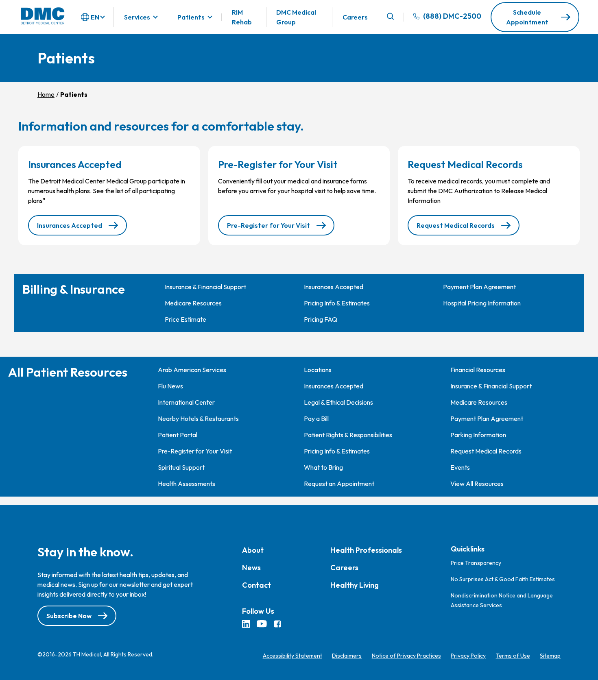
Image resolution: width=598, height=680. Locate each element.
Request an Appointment (339, 483)
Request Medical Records (456, 225)
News (251, 567)
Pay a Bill (316, 418)
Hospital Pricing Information (482, 303)
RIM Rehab (242, 17)
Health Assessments (186, 483)
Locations (318, 370)
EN (95, 17)
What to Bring (323, 467)
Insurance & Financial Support (205, 287)
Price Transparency (476, 563)
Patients (191, 17)
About (253, 550)
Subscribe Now (69, 616)
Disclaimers (347, 655)
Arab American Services (192, 370)
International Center (186, 402)
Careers (355, 17)
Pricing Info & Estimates (337, 303)
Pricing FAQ (320, 319)
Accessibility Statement (292, 655)
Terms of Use (513, 655)
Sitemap (550, 655)
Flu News (170, 386)
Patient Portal (177, 435)
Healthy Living (354, 585)
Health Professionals (366, 550)
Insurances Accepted (69, 225)
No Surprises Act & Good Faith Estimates (503, 579)
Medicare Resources (193, 303)
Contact (256, 585)
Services (137, 17)
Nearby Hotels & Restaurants (198, 418)
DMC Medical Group (296, 17)
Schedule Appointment (527, 17)
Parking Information (478, 435)
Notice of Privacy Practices (406, 655)
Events (460, 467)
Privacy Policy (468, 655)
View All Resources (477, 483)
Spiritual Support (181, 467)
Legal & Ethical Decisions (338, 402)
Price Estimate (185, 319)
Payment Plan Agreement (479, 287)
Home (46, 94)
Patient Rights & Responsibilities (348, 435)
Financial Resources (477, 370)
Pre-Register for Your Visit (268, 225)
